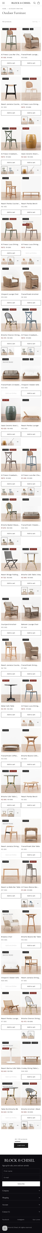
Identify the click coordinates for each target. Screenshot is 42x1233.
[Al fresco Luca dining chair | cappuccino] (24, 120)
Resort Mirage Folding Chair (9, 575)
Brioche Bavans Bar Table (31, 937)
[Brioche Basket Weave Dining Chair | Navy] (11, 541)
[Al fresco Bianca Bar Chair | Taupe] (24, 903)
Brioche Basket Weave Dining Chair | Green (9, 525)
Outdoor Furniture (16, 8)
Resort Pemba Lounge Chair (9, 1019)
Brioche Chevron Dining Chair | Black (10, 335)
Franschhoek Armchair (30, 294)
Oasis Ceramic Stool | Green (9, 426)
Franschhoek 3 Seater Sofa (29, 525)
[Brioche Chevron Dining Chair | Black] (4, 351)
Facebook (5, 1219)
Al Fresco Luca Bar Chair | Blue (30, 475)
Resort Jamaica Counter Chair (10, 104)
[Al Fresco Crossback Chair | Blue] (11, 170)
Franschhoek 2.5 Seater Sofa (10, 385)
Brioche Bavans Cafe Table (29, 756)
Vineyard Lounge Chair (10, 294)
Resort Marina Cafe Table (11, 1068)
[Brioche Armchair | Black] (24, 1125)
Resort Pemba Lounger (30, 425)
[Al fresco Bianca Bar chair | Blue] (31, 903)
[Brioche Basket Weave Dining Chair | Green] (4, 541)
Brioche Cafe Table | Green (9, 797)
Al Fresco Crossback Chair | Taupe (9, 475)
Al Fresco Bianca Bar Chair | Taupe (29, 887)
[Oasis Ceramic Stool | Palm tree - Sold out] (31, 170)
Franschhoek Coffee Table (9, 756)
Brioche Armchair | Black (30, 1109)
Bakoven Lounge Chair (29, 624)
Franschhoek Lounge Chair (29, 55)
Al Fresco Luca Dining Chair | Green (9, 245)
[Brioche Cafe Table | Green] (31, 591)
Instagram (20, 1219)
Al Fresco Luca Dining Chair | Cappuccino (29, 104)
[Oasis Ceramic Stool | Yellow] (24, 170)
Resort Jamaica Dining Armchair (30, 978)
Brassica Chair (6, 937)
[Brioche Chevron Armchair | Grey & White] (31, 1125)
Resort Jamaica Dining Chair (9, 846)
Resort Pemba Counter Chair (10, 204)
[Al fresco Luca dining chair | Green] (31, 120)
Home (4, 8)
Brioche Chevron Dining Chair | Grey (30, 1019)
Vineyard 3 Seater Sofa (30, 385)
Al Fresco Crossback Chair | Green (9, 154)
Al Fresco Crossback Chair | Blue (29, 335)
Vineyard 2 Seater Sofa (10, 978)
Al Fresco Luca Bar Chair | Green (10, 55)
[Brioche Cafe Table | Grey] (24, 591)
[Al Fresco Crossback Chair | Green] (4, 170)
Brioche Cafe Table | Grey (31, 574)
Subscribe (21, 1184)
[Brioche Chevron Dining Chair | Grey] (11, 351)
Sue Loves (36, 1219)
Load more (21, 1145)
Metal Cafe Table (7, 706)
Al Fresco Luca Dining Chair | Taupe (29, 245)
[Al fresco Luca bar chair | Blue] (11, 71)
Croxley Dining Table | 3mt (29, 1068)
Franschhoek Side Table (30, 846)
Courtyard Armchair (8, 624)
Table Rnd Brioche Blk (9, 1109)
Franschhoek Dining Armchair (29, 665)
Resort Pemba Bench (29, 203)
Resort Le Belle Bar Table (10, 887)
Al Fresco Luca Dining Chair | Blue (29, 706)
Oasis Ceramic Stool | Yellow (29, 154)
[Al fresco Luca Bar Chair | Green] (4, 71)
